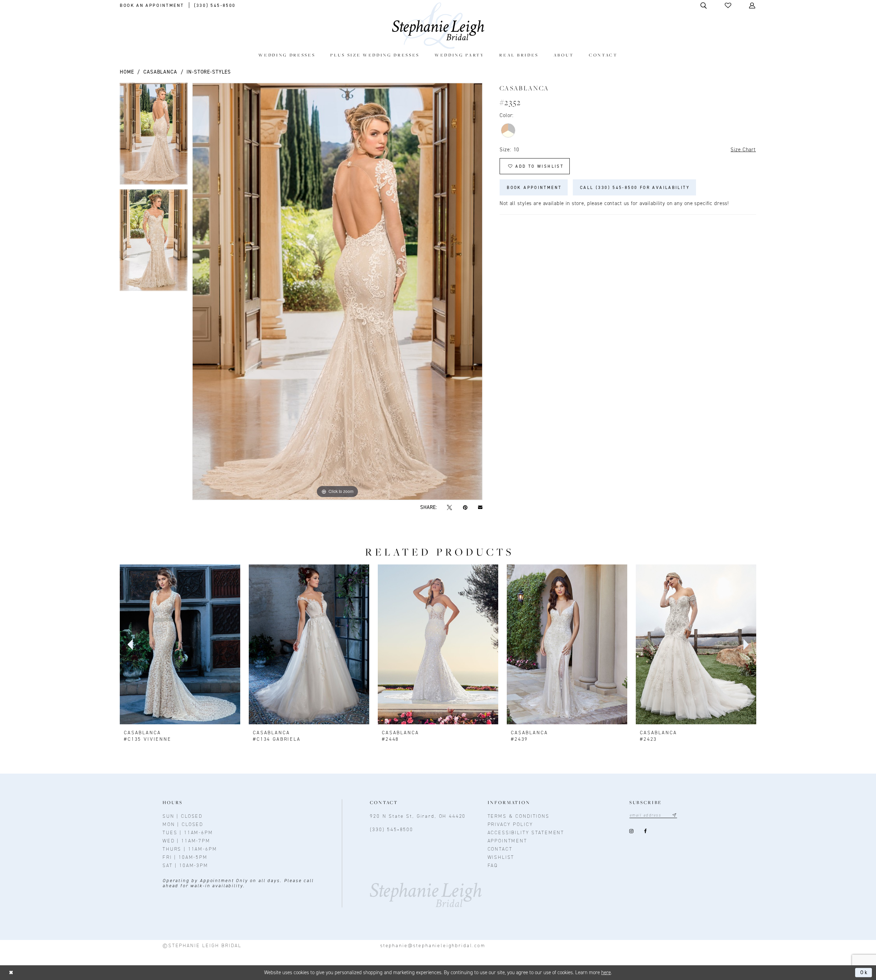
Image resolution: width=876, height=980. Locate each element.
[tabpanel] (154, 136)
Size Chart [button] (743, 149)
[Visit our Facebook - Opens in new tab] (645, 831)
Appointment (507, 841)
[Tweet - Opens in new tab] (449, 507)
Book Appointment (534, 187)
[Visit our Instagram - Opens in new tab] (631, 831)
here (606, 972)
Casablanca (160, 71)
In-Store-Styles (208, 71)
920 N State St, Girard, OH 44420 (418, 816)
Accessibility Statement (526, 832)
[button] (728, 5)
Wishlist (501, 857)
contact (500, 849)
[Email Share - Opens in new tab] (480, 507)
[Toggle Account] (752, 5)
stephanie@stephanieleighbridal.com (433, 945)
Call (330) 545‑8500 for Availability (635, 187)
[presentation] (180, 644)
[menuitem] (287, 55)
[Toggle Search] (704, 5)
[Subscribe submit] (674, 815)
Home (127, 71)
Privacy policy (510, 824)
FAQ (493, 865)
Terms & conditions (519, 816)
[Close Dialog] (11, 973)
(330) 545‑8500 (391, 829)
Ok (864, 972)
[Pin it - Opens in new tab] (465, 507)
